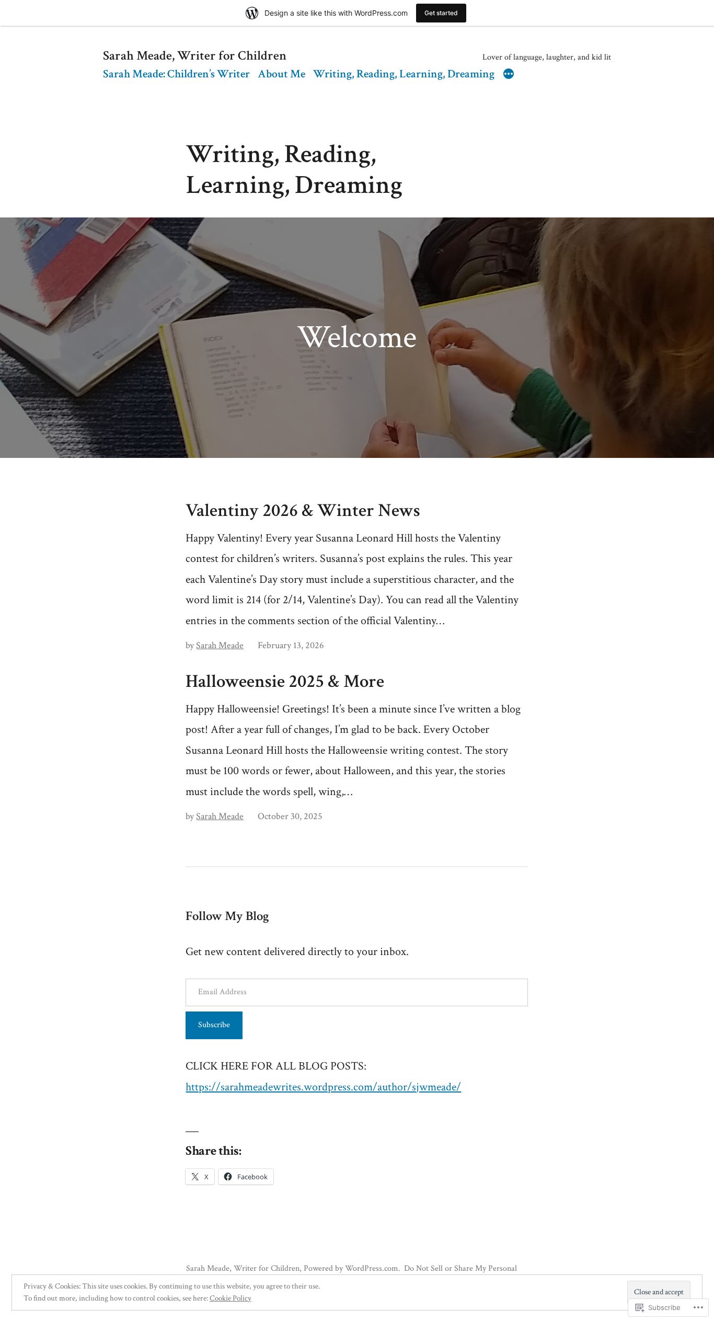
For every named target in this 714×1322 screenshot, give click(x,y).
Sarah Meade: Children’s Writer (176, 74)
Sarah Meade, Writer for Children (194, 56)
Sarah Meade (220, 645)
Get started (441, 13)
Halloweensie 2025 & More (285, 681)
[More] (508, 75)
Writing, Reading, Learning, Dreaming (403, 74)
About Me (281, 74)
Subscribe (214, 1024)
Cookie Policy (230, 1298)
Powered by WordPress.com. (352, 1268)
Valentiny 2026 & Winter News (303, 510)
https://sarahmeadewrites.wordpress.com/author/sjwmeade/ (323, 1087)
